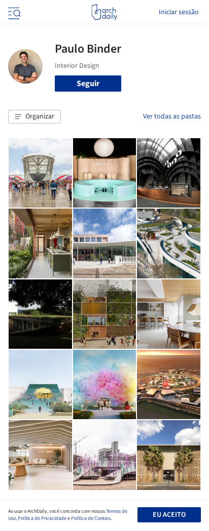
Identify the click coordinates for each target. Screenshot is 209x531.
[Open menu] (13, 12)
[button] (34, 117)
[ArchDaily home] (104, 12)
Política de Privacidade (42, 518)
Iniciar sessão (179, 12)
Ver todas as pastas (172, 116)
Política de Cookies (91, 518)
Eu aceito (169, 515)
